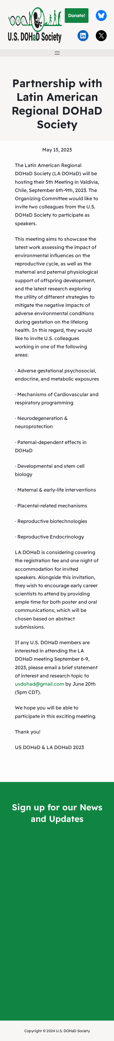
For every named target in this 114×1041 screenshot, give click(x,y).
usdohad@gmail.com (39, 684)
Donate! (76, 15)
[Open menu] (57, 53)
